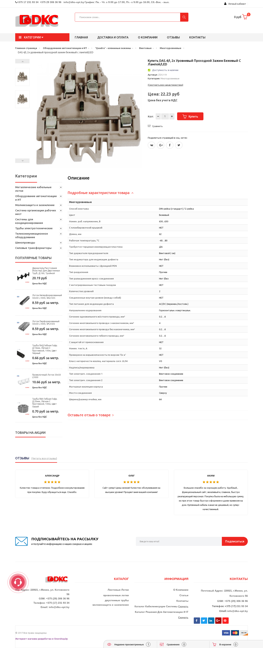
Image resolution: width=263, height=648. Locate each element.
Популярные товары (33, 258)
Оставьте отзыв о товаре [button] (89, 415)
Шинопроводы (25, 242)
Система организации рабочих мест (35, 212)
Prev (22, 160)
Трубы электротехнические (34, 228)
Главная (81, 37)
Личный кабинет (236, 4)
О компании (147, 37)
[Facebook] (169, 145)
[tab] (158, 192)
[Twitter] (151, 145)
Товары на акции (30, 432)
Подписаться (234, 541)
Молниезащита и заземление (35, 205)
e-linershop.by (60, 639)
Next (22, 61)
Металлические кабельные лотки (33, 189)
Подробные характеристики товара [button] (99, 192)
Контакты (197, 37)
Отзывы (173, 37)
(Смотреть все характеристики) (165, 85)
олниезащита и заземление (111, 604)
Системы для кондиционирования (29, 221)
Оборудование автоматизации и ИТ (36, 198)
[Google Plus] (160, 145)
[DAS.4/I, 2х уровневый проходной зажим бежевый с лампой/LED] (22, 77)
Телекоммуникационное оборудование (31, 235)
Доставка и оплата (112, 37)
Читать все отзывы (44, 458)
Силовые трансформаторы (33, 247)
